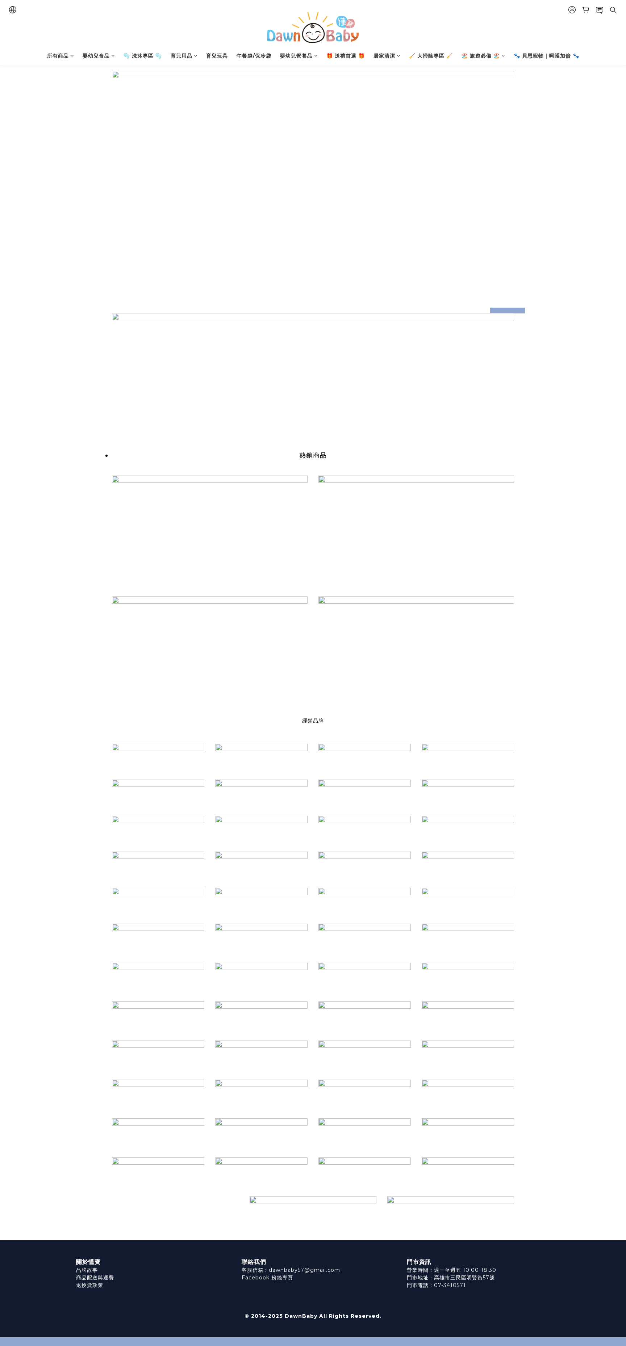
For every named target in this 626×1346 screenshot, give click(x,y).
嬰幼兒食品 (96, 55)
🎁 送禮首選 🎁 (345, 55)
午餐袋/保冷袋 (254, 55)
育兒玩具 (217, 55)
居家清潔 (384, 55)
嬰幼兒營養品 (296, 55)
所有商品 (58, 55)
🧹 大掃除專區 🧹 (431, 55)
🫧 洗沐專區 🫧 (143, 55)
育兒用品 (181, 55)
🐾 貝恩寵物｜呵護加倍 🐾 (546, 55)
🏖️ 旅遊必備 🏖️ (481, 55)
